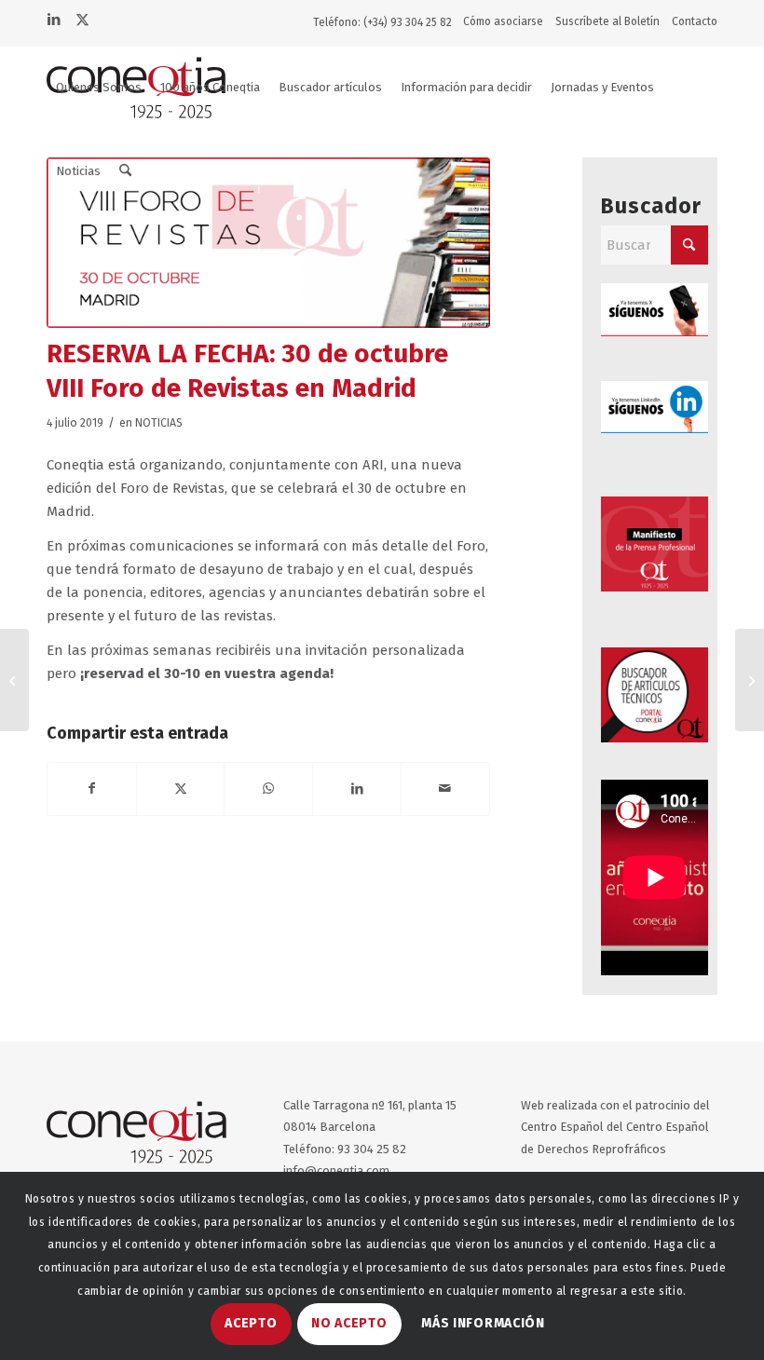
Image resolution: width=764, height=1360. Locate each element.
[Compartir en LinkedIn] (357, 789)
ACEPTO (251, 1323)
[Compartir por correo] (445, 789)
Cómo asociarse (503, 21)
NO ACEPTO (349, 1323)
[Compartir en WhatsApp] (268, 789)
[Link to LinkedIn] (53, 18)
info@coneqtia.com (336, 1170)
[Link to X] (81, 18)
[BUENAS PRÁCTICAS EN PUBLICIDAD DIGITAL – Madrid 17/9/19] (749, 680)
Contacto (694, 21)
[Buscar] (125, 171)
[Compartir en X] (181, 789)
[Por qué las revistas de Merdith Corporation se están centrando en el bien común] (14, 680)
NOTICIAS (159, 422)
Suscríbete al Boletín (607, 21)
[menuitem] (507, 21)
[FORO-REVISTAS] (268, 242)
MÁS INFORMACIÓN (483, 1323)
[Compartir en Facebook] (92, 789)
